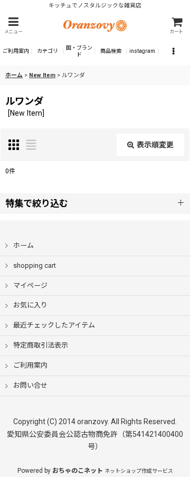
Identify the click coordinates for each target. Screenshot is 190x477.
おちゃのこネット (77, 470)
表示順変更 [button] (155, 145)
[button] (13, 25)
